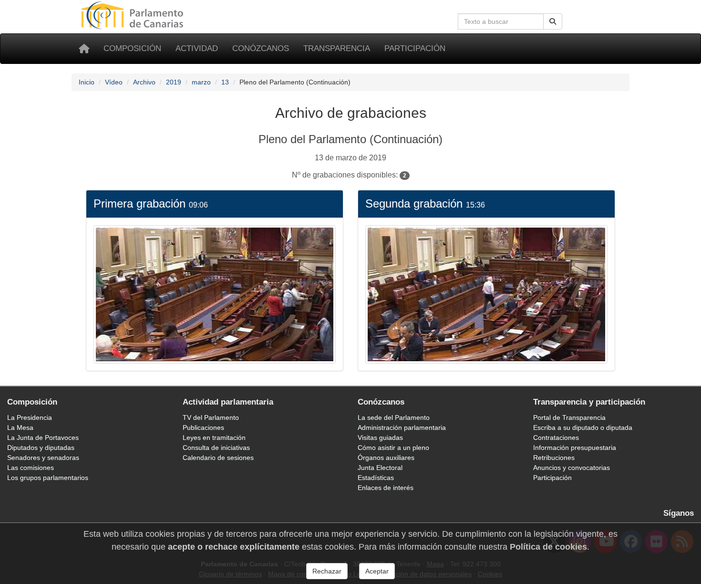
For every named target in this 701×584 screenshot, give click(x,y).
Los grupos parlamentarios (47, 477)
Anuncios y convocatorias (571, 467)
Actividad (196, 48)
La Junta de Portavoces (43, 437)
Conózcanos (260, 48)
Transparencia (336, 48)
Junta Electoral (380, 467)
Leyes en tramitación (214, 437)
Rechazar (326, 571)
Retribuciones (554, 457)
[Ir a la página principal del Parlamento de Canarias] (133, 15)
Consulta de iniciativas (216, 447)
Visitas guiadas (380, 437)
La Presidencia (29, 417)
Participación (414, 48)
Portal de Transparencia (569, 417)
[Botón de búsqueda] (552, 21)
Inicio (86, 82)
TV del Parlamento (211, 417)
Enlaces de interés (385, 487)
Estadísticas (376, 477)
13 (225, 82)
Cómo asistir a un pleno (393, 447)
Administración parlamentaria (402, 427)
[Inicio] (84, 48)
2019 (173, 82)
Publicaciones (203, 427)
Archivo (144, 82)
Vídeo (114, 82)
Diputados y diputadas (40, 447)
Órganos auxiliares (386, 457)
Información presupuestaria (574, 447)
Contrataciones (556, 437)
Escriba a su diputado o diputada (582, 427)
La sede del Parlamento (394, 417)
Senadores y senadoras (43, 457)
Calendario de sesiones (218, 457)
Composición (132, 48)
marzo (201, 82)
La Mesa (20, 427)
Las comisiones (30, 467)
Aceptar (377, 571)
